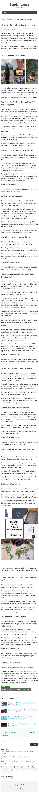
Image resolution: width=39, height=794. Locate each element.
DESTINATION (10, 19)
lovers (18, 689)
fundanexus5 (19, 4)
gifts (14, 689)
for (10, 689)
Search (3, 741)
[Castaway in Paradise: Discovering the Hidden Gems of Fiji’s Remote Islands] (4, 721)
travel (23, 689)
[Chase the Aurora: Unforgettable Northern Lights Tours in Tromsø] (4, 728)
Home (2, 19)
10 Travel (33, 732)
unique (28, 689)
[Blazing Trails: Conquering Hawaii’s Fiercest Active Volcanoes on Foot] (4, 714)
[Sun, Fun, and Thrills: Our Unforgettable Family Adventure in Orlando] (4, 707)
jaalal (5, 29)
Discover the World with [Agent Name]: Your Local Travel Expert (18, 767)
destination (5, 689)
